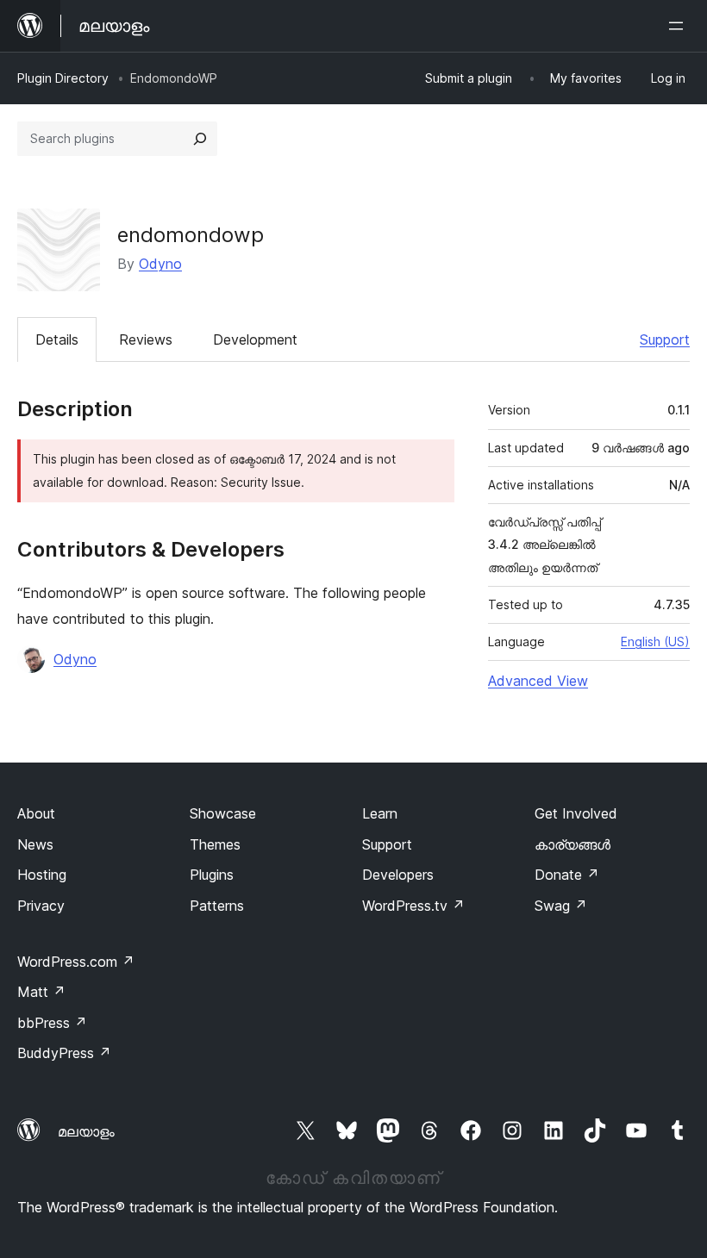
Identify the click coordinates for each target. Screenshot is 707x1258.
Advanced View (538, 680)
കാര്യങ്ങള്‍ (572, 844)
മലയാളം (86, 1131)
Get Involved (576, 813)
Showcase (223, 813)
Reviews (145, 339)
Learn (379, 813)
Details (56, 339)
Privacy (41, 905)
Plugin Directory (63, 78)
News (35, 844)
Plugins (212, 874)
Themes (215, 844)
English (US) (655, 641)
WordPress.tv (413, 905)
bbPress (52, 1022)
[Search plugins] (200, 138)
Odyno (160, 263)
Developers (398, 874)
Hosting (41, 874)
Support (665, 339)
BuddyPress (64, 1053)
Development (255, 339)
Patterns (217, 905)
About (36, 813)
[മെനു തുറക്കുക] (679, 26)
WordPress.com (76, 961)
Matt (41, 991)
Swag (561, 905)
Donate (567, 874)
